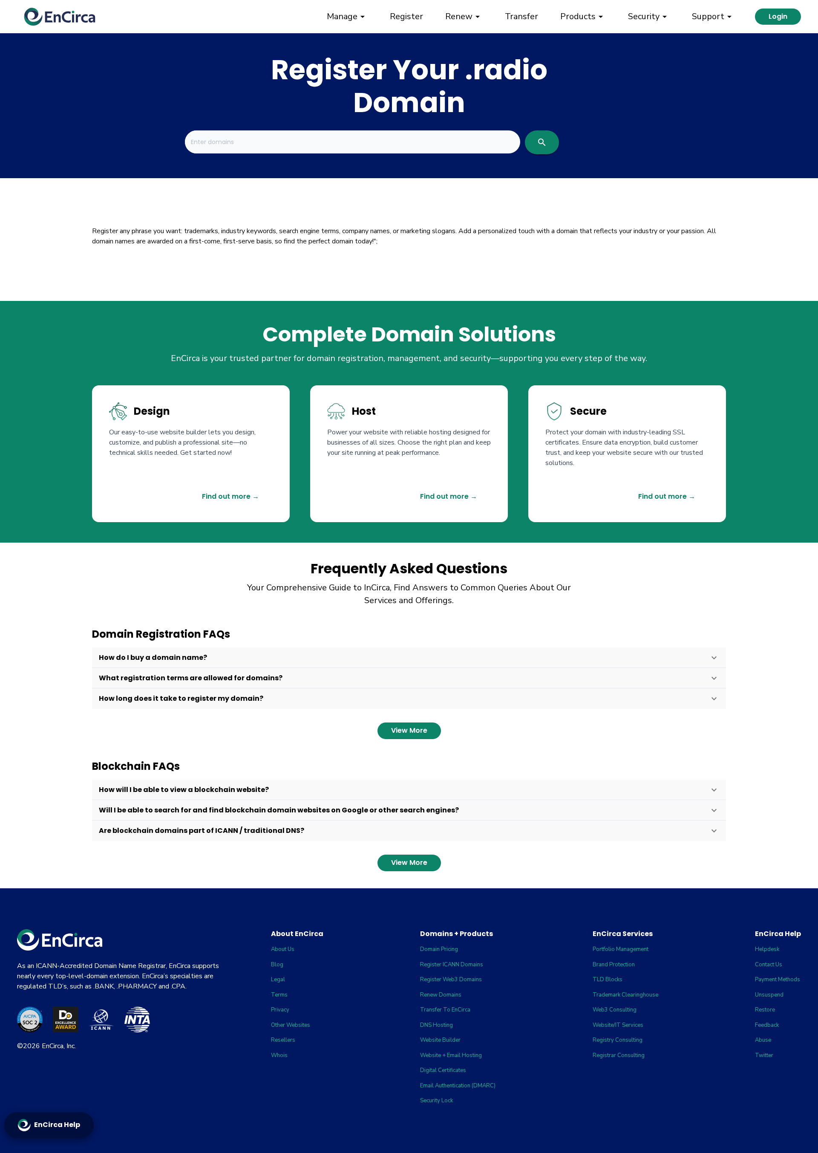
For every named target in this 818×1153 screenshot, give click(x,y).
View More (409, 730)
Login (778, 16)
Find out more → (230, 496)
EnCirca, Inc (58, 1046)
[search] (542, 142)
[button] (409, 657)
